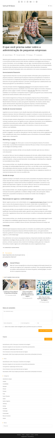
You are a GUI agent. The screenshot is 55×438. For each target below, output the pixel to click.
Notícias (4, 406)
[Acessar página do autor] (5, 264)
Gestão (4, 398)
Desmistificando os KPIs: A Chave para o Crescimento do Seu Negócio (16, 344)
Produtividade (5, 413)
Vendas (4, 418)
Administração (8, 247)
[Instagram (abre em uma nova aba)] (24, 2)
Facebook (19, 434)
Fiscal (4, 393)
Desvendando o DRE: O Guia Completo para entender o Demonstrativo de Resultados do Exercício (22, 354)
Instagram (28, 434)
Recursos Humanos (7, 415)
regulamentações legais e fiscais (38, 202)
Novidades (5, 408)
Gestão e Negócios (6, 401)
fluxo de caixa (31, 90)
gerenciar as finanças (24, 86)
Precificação (5, 411)
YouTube (36, 434)
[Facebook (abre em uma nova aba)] (21, 2)
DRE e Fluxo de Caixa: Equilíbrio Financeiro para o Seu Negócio (44, 298)
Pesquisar (5, 336)
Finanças (30, 55)
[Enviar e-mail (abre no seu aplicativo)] (33, 2)
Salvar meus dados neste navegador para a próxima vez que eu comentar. (23, 326)
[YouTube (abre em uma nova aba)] (30, 2)
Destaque (5, 386)
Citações (4, 381)
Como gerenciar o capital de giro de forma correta (12, 349)
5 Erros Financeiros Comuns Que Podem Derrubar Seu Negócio (15, 351)
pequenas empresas (15, 247)
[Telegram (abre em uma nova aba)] (36, 2)
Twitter (23, 434)
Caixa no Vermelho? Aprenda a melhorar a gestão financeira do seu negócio (27, 294)
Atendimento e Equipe (7, 379)
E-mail (32, 434)
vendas (13, 143)
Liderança (5, 403)
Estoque (4, 388)
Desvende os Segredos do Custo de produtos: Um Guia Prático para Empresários (19, 346)
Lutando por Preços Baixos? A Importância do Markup (11, 292)
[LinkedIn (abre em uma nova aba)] (27, 2)
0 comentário (39, 55)
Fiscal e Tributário (6, 396)
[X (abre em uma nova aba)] (19, 2)
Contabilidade (5, 383)
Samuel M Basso (9, 6)
